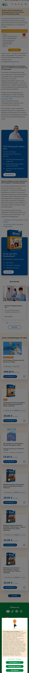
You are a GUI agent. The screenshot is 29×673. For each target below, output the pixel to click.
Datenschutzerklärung (18, 647)
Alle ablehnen (14, 670)
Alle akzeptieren (13, 662)
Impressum (18, 659)
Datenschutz (11, 659)
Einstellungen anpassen (14, 666)
